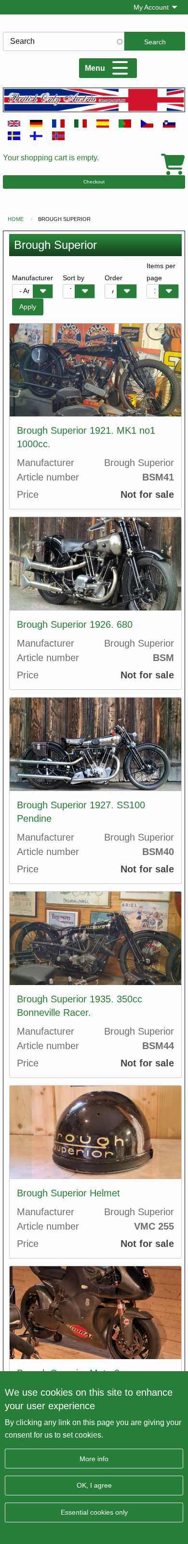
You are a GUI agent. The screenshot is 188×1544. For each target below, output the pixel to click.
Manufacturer (32, 278)
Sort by (73, 278)
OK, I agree (94, 1485)
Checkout (94, 181)
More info (94, 1459)
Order (113, 278)
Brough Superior (64, 219)
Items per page (161, 272)
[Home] (94, 100)
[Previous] (21, 370)
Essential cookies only (94, 1512)
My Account (151, 7)
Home (16, 219)
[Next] (170, 370)
